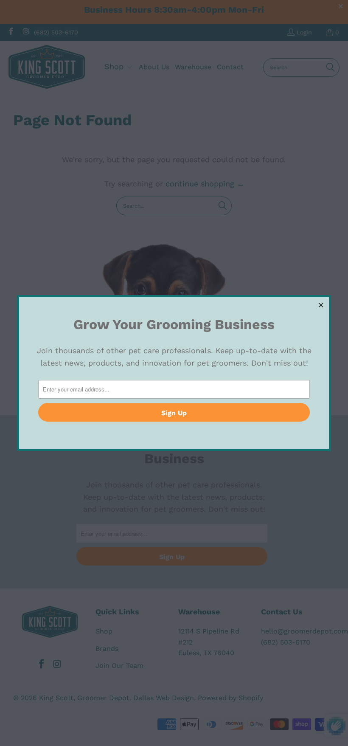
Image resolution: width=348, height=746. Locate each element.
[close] (321, 304)
